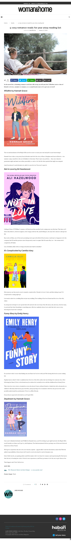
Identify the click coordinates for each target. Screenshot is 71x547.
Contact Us (19, 526)
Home (5, 23)
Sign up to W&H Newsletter (39, 3)
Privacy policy (26, 526)
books (12, 23)
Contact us (26, 3)
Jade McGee (33, 30)
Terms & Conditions (10, 526)
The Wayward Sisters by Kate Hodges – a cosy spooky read (25, 470)
